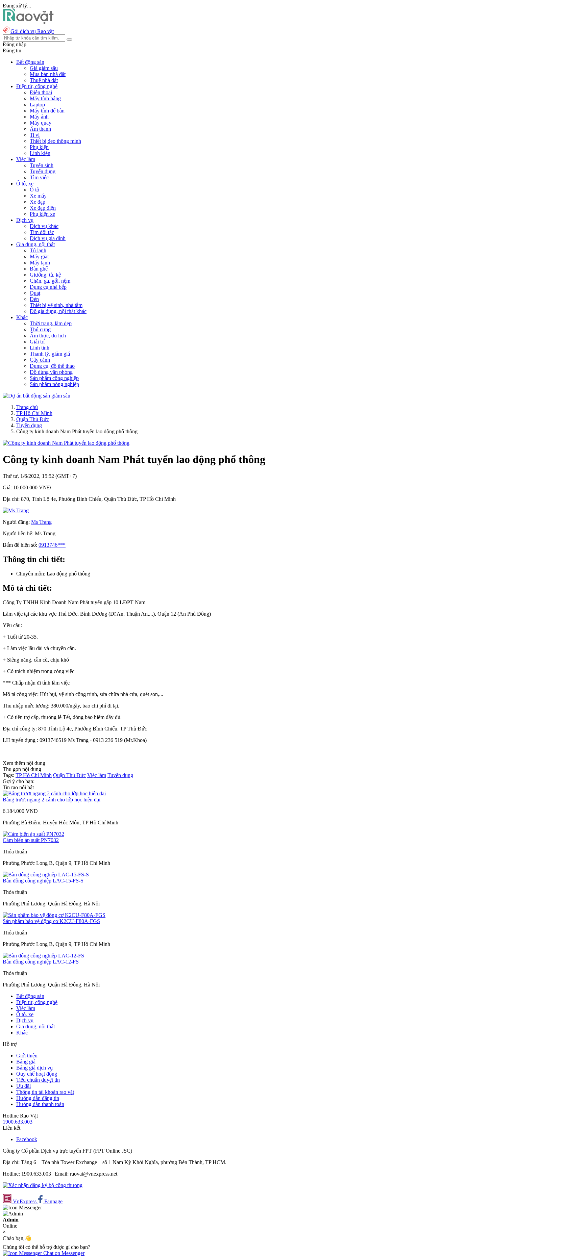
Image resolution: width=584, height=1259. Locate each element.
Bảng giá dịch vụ (34, 1068)
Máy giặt (39, 256)
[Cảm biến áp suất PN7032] (33, 834)
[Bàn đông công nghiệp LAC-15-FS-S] (46, 874)
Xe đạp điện (43, 208)
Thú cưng (40, 329)
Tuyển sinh (41, 165)
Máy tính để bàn (47, 110)
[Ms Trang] (16, 510)
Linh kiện (40, 153)
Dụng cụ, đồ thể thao (52, 366)
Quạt (35, 293)
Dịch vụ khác (44, 226)
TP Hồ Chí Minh (34, 413)
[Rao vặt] (28, 22)
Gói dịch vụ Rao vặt (32, 31)
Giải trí (37, 341)
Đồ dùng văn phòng (51, 372)
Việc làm (96, 775)
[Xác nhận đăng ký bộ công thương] (42, 1185)
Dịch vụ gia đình (48, 238)
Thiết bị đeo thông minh (55, 141)
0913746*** (52, 545)
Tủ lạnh (38, 250)
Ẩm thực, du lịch (48, 335)
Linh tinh (39, 348)
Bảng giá (25, 1061)
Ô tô (34, 189)
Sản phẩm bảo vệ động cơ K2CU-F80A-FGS (51, 921)
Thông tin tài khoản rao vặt (45, 1092)
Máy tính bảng (45, 98)
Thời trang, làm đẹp (51, 323)
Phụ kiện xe (42, 214)
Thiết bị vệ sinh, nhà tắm (56, 305)
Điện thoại (41, 92)
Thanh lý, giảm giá (50, 354)
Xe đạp (37, 202)
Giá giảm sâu (44, 68)
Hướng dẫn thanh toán (40, 1104)
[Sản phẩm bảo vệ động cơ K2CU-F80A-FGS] (54, 915)
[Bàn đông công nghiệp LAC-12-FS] (43, 955)
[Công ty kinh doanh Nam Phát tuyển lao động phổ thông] (66, 443)
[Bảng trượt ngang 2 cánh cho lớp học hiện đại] (54, 793)
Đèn (34, 299)
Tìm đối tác (42, 232)
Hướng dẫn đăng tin (37, 1098)
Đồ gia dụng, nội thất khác (58, 311)
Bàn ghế (39, 269)
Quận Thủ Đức (32, 419)
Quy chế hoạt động (36, 1074)
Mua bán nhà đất (48, 74)
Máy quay (40, 123)
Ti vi (35, 135)
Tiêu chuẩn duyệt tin (38, 1080)
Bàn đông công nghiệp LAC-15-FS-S (43, 880)
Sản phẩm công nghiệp (54, 378)
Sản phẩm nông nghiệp (54, 384)
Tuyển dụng (42, 171)
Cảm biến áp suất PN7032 (31, 840)
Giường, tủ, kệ (45, 275)
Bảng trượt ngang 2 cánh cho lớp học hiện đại (51, 799)
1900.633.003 (17, 1122)
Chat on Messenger (63, 1253)
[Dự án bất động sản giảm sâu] (36, 396)
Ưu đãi (23, 1086)
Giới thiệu (27, 1055)
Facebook (26, 1139)
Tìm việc (39, 177)
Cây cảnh (40, 360)
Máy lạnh (40, 262)
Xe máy (38, 196)
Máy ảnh (39, 117)
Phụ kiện (39, 147)
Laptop (37, 104)
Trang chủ (27, 407)
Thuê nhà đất (44, 80)
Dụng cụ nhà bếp (48, 287)
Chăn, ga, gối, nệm (50, 281)
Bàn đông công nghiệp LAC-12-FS (41, 962)
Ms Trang (41, 522)
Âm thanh (40, 129)
